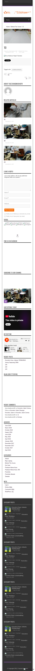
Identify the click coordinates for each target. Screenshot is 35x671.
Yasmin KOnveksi (16, 69)
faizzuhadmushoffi (13, 51)
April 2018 (8, 439)
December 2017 (9, 443)
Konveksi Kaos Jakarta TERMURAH (15, 360)
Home (8, 26)
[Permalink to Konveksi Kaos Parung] (12, 526)
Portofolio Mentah (10, 474)
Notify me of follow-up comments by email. (18, 214)
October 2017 (9, 448)
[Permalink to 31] (17, 117)
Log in (6, 485)
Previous (29, 290)
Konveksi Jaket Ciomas (24, 408)
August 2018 (8, 432)
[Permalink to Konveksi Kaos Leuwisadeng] (14, 533)
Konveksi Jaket (9, 412)
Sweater (7, 476)
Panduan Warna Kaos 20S (12, 469)
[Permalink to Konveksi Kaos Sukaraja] (12, 520)
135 (6, 364)
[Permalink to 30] (17, 138)
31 (4, 119)
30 (4, 141)
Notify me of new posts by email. (15, 216)
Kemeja (20, 417)
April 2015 (8, 450)
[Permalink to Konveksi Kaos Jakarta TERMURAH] (8, 511)
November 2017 (9, 445)
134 (6, 367)
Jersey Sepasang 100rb (11, 362)
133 (6, 369)
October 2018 (9, 430)
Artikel (7, 458)
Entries (8, 487)
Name (6, 192)
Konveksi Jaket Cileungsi (17, 410)
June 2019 (8, 425)
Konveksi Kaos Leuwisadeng (14, 536)
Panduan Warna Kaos (11, 467)
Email (6, 198)
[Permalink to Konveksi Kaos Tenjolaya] (13, 513)
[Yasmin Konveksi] (17, 12)
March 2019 (8, 428)
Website (6, 203)
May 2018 (8, 436)
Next (29, 293)
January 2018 (9, 441)
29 (4, 162)
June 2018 (8, 434)
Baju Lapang (8, 461)
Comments (9, 489)
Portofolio (7, 472)
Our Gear (7, 465)
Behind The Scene (16, 26)
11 (18, 415)
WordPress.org (9, 491)
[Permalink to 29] (17, 160)
